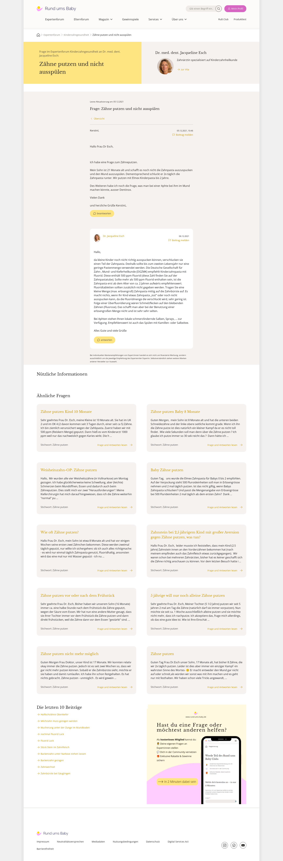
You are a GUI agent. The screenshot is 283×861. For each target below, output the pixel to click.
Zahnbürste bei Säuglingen (55, 773)
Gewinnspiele (130, 19)
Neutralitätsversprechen (70, 841)
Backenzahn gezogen (52, 760)
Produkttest (240, 19)
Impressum (43, 841)
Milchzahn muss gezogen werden (59, 721)
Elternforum (81, 19)
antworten (106, 339)
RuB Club (223, 19)
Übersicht (99, 118)
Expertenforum (54, 19)
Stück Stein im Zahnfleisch (55, 747)
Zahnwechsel (48, 766)
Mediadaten (98, 841)
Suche (219, 9)
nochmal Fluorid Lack (52, 734)
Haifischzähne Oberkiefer (54, 714)
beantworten (104, 213)
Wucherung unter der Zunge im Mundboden (65, 727)
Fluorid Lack (47, 740)
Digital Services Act (178, 841)
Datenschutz (153, 841)
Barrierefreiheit (45, 848)
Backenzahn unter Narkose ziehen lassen (63, 753)
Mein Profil (237, 8)
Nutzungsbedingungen (125, 841)
